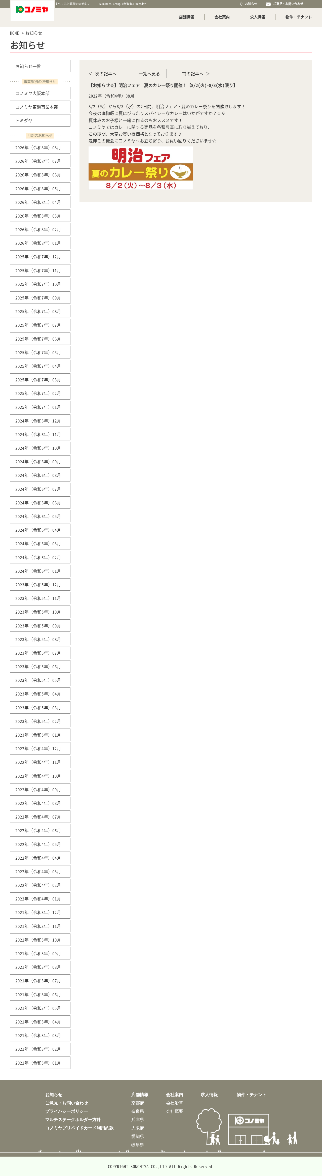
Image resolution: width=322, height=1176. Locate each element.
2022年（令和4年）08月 (38, 803)
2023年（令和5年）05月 (38, 680)
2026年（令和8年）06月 (38, 174)
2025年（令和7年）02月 (38, 393)
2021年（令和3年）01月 (38, 1063)
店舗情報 (186, 17)
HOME (14, 33)
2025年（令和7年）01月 (38, 407)
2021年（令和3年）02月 (38, 1049)
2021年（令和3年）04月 (38, 1021)
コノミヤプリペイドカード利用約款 (79, 1128)
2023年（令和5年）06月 (38, 666)
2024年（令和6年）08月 (38, 475)
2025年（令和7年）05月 (38, 352)
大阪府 (137, 1128)
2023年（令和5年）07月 (38, 653)
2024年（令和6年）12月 (38, 420)
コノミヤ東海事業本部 (36, 107)
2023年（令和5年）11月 (38, 598)
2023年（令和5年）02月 (38, 721)
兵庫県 (137, 1119)
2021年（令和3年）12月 (38, 912)
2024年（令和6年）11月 (38, 434)
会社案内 (222, 17)
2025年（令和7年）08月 (38, 311)
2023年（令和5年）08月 (38, 639)
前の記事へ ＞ (196, 73)
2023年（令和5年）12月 (38, 584)
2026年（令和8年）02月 (38, 229)
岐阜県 (137, 1145)
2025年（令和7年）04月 (38, 366)
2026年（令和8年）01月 (38, 243)
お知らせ (250, 4)
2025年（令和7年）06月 (38, 339)
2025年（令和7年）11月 (38, 270)
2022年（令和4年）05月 (38, 844)
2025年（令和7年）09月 (38, 297)
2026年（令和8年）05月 (38, 188)
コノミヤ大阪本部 (32, 93)
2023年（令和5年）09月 (38, 625)
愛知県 (137, 1136)
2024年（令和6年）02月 (38, 557)
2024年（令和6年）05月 (38, 516)
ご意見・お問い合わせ (287, 4)
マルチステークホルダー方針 (73, 1119)
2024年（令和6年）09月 (38, 461)
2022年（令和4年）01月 (38, 898)
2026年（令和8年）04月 (38, 202)
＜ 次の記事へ (102, 73)
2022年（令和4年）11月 (38, 762)
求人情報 (257, 17)
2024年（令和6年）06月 (38, 502)
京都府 (137, 1103)
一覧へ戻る (149, 73)
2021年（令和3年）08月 (38, 967)
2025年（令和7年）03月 (38, 379)
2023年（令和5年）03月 (38, 707)
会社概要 (174, 1111)
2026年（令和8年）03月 (38, 216)
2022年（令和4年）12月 (38, 748)
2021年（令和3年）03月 (38, 1035)
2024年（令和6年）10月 (38, 448)
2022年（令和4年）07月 (38, 816)
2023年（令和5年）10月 (38, 612)
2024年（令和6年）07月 (38, 489)
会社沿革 (174, 1103)
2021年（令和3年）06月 (38, 994)
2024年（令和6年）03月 (38, 543)
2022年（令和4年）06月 (38, 830)
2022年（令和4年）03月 (38, 871)
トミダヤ (23, 120)
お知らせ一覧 (28, 66)
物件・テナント (299, 17)
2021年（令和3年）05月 (38, 1008)
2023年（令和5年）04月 (38, 693)
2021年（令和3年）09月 (38, 953)
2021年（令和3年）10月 (38, 940)
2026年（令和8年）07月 (38, 161)
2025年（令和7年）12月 (38, 256)
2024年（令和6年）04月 (38, 530)
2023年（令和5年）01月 (38, 735)
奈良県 (137, 1111)
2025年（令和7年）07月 (38, 325)
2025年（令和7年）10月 (38, 284)
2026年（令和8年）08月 (38, 147)
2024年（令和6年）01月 (38, 571)
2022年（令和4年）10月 (38, 776)
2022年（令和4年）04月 (38, 858)
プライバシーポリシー (66, 1111)
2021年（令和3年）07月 (38, 980)
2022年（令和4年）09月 (38, 789)
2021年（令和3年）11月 (38, 926)
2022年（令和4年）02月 (38, 885)
